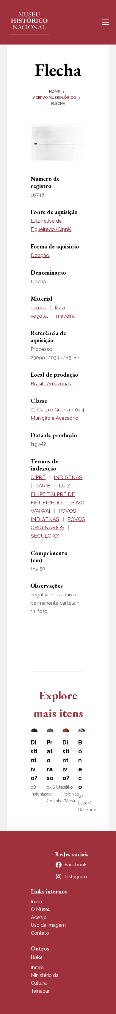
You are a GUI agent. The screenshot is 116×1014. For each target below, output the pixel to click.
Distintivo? (34, 760)
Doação (40, 255)
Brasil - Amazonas (51, 383)
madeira (65, 316)
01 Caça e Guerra (50, 410)
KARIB (43, 486)
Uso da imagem (48, 925)
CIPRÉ (38, 477)
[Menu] (105, 22)
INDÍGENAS (68, 477)
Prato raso (50, 760)
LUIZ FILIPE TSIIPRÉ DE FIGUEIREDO (53, 494)
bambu (38, 307)
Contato (40, 933)
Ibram (37, 967)
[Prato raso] (50, 730)
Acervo (39, 917)
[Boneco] (81, 730)
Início (36, 901)
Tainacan (41, 991)
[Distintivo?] (34, 730)
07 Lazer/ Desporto (87, 803)
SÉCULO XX (45, 536)
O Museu (41, 909)
